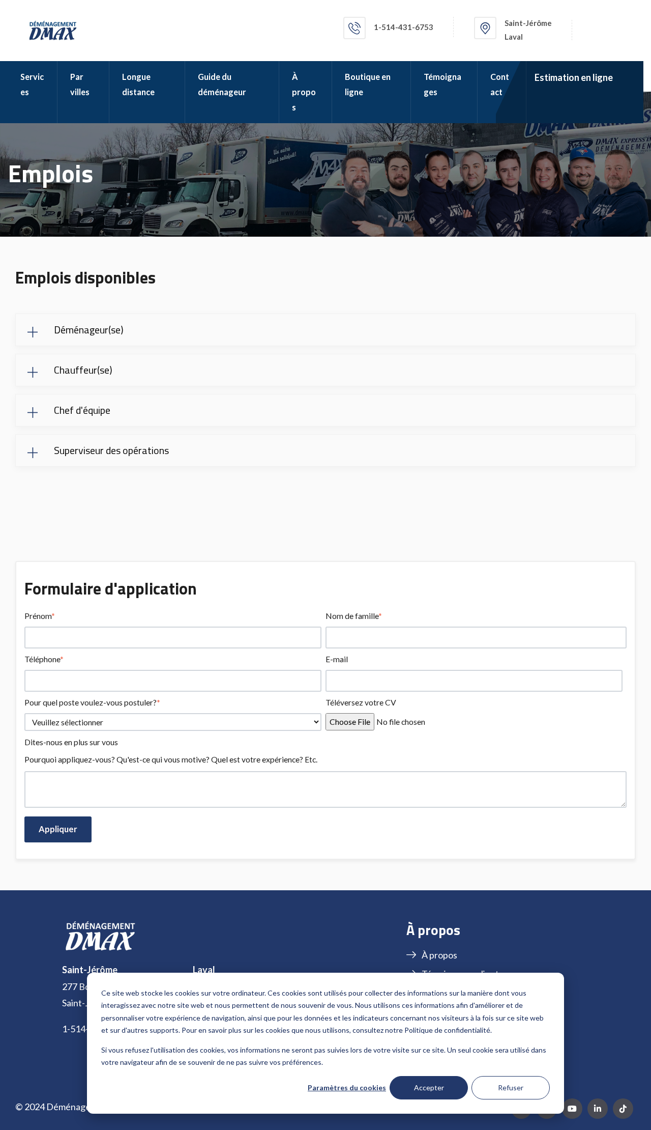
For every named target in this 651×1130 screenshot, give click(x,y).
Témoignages (442, 84)
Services (32, 84)
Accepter (429, 1087)
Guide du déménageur (222, 84)
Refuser (510, 1087)
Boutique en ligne (368, 84)
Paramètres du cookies (347, 1087)
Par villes (80, 84)
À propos (304, 92)
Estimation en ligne (574, 77)
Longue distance (138, 84)
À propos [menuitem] (439, 954)
